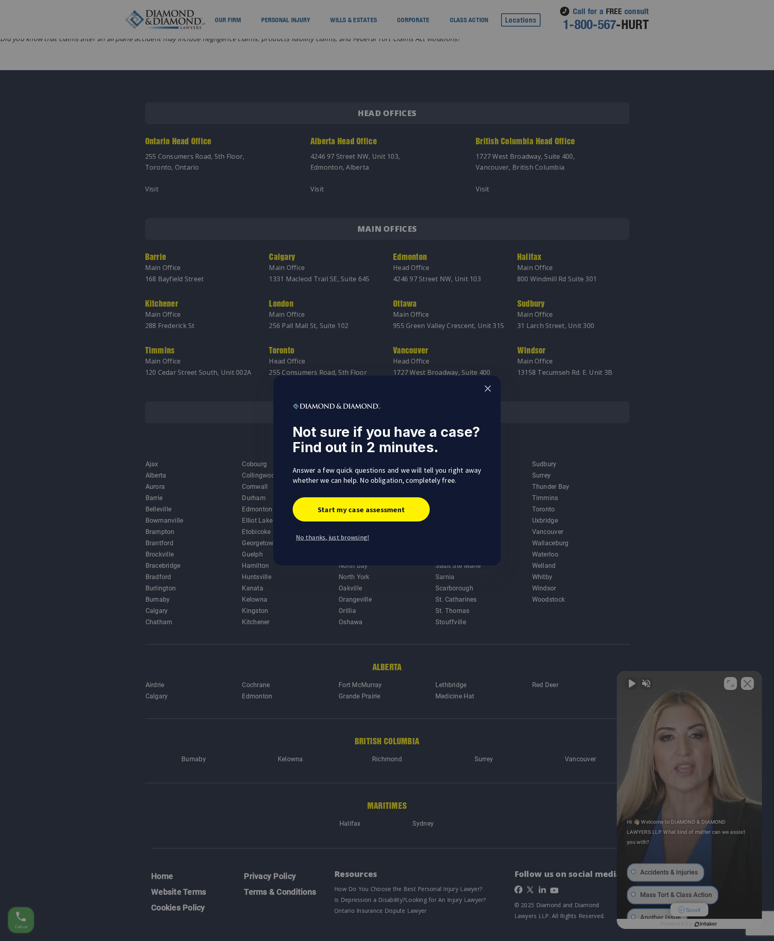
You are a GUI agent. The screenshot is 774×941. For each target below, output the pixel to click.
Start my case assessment (361, 509)
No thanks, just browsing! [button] (332, 537)
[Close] (488, 388)
